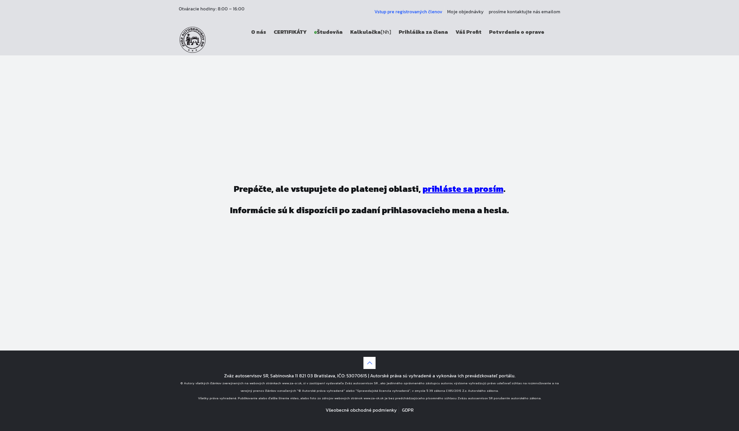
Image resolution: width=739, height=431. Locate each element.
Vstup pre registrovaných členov (408, 11)
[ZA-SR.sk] (193, 39)
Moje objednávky (465, 11)
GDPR (408, 409)
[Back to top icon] (369, 363)
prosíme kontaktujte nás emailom (524, 11)
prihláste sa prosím (463, 188)
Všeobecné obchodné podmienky (361, 409)
